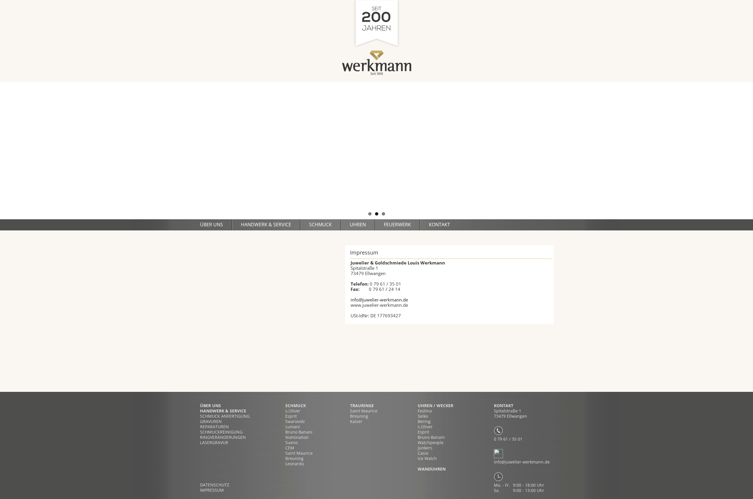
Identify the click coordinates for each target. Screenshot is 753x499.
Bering (424, 421)
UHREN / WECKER (435, 405)
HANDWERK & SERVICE (266, 224)
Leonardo (294, 463)
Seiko (423, 416)
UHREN (358, 224)
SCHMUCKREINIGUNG (221, 432)
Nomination (297, 437)
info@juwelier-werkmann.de (379, 300)
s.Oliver (292, 411)
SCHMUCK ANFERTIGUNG (225, 416)
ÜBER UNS (210, 405)
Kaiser (356, 421)
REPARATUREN (214, 426)
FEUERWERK (397, 224)
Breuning (294, 458)
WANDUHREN (432, 469)
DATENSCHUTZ (214, 485)
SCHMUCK (320, 224)
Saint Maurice (299, 453)
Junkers (425, 448)
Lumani (292, 426)
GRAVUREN (211, 421)
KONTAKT (439, 224)
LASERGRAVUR (214, 442)
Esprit (291, 416)
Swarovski (295, 421)
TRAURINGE (362, 405)
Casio (423, 453)
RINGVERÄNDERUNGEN (223, 437)
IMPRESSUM (212, 490)
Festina (425, 411)
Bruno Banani (298, 432)
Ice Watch (427, 458)
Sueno (291, 442)
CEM (289, 448)
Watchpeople (431, 442)
